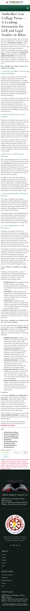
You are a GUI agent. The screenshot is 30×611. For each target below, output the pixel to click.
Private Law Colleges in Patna (13, 467)
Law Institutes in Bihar (12, 465)
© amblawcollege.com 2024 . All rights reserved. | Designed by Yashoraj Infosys (15, 604)
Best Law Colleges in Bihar (13, 461)
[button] (27, 8)
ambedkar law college (12, 459)
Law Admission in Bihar (13, 463)
